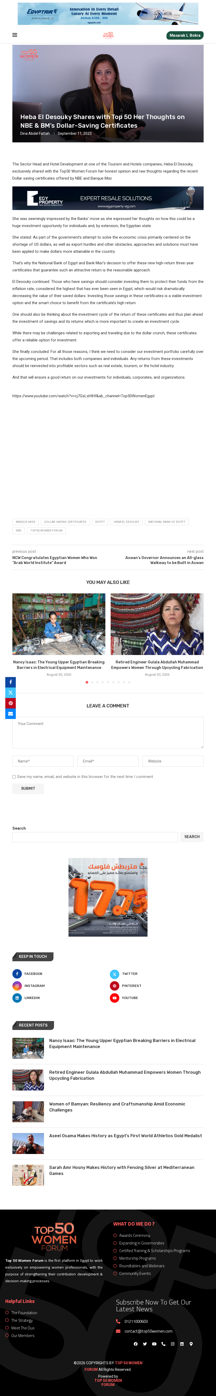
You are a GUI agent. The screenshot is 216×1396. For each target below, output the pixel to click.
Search (19, 828)
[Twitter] (145, 1344)
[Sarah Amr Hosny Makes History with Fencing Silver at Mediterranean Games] (28, 1175)
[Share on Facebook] (10, 682)
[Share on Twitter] (10, 693)
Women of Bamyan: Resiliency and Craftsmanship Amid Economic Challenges (117, 1107)
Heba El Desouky (126, 522)
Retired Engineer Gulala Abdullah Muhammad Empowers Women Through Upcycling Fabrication (125, 1075)
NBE (18, 530)
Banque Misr (25, 522)
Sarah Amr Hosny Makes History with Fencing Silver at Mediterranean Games (121, 1170)
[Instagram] (172, 1344)
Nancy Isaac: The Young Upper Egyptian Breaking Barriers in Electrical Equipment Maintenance (122, 1043)
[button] (19, 638)
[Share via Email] (10, 713)
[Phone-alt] (163, 1344)
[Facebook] (136, 1344)
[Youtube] (154, 1344)
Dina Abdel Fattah (35, 133)
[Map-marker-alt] (191, 1344)
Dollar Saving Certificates (65, 522)
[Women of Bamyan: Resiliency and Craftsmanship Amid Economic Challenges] (28, 1111)
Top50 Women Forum (46, 530)
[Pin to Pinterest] (10, 703)
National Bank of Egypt (166, 522)
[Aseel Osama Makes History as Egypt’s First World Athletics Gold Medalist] (28, 1143)
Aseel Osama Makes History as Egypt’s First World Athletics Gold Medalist (125, 1135)
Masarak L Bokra (185, 35)
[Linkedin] (182, 1344)
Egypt (100, 522)
